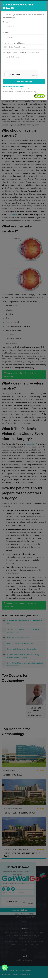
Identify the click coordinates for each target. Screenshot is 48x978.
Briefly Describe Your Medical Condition (21, 53)
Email (6, 32)
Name (6, 22)
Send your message (24, 81)
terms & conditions (31, 91)
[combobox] (6, 46)
